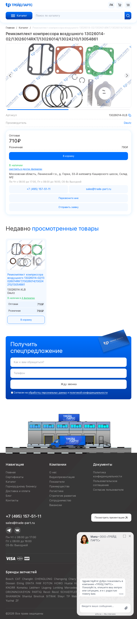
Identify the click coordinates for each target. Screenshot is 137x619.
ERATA (30, 583)
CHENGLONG (43, 579)
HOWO (58, 583)
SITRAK (51, 596)
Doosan (10, 583)
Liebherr (34, 587)
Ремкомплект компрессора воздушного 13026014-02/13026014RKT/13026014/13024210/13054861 (25, 279)
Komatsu (22, 587)
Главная (10, 27)
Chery (72, 579)
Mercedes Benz (74, 587)
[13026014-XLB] (129, 115)
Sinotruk (38, 596)
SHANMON (13, 596)
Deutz (127, 122)
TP (68, 596)
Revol (46, 592)
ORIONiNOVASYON (18, 592)
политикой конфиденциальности (89, 392)
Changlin (27, 579)
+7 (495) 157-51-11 (23, 516)
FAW (38, 583)
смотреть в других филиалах (25, 169)
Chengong (60, 579)
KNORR (10, 587)
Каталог (23, 27)
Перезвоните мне (68, 198)
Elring (20, 583)
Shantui (27, 596)
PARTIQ (37, 592)
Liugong (46, 587)
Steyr (61, 596)
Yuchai (10, 600)
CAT (18, 579)
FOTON (47, 583)
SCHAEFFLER (69, 592)
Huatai (68, 583)
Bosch (10, 579)
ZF (17, 600)
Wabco (76, 596)
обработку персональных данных (47, 392)
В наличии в (21, 298)
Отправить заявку (68, 207)
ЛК (111, 5)
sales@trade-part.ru (20, 523)
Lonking (58, 587)
